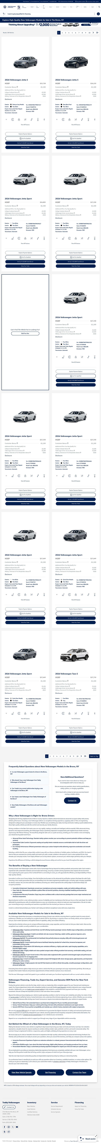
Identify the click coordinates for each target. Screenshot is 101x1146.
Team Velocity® (74, 1141)
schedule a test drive (59, 1061)
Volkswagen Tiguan (18, 963)
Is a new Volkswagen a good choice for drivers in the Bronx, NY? (28, 773)
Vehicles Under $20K (33, 1115)
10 (89, 33)
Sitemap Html (36, 1141)
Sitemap (30, 1141)
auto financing (62, 987)
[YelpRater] (4, 1132)
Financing (79, 1102)
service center (15, 997)
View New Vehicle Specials (22, 1072)
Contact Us (72, 800)
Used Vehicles (31, 1109)
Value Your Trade (25, 147)
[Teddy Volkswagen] (9, 7)
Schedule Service (56, 1109)
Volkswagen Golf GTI (19, 938)
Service (54, 1102)
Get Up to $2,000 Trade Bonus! (25, 143)
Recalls (54, 1141)
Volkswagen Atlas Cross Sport (21, 934)
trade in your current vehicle (35, 989)
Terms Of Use (24, 1141)
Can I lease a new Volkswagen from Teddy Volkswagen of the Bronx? (28, 798)
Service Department (57, 1106)
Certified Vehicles (32, 1112)
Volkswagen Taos (18, 959)
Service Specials (55, 1112)
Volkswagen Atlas (18, 930)
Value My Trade (79, 1109)
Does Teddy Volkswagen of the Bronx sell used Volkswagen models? (28, 806)
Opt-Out (49, 1141)
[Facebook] (4, 1127)
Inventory (31, 1102)
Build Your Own (25, 333)
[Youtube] (17, 1127)
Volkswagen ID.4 (18, 946)
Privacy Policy (16, 1141)
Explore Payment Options (25, 134)
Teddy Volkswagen (7, 1141)
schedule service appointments (32, 1014)
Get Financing (50, 1072)
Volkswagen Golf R (18, 942)
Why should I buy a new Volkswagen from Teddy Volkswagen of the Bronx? (25, 781)
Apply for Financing (80, 1106)
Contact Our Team (79, 1072)
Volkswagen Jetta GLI (19, 954)
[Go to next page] (93, 33)
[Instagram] (9, 1127)
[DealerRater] (9, 1132)
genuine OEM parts (22, 1010)
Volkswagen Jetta (18, 950)
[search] (99, 7)
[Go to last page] (97, 33)
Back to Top (94, 756)
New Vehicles (31, 1106)
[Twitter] (13, 1127)
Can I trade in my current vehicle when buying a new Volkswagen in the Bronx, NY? (26, 789)
